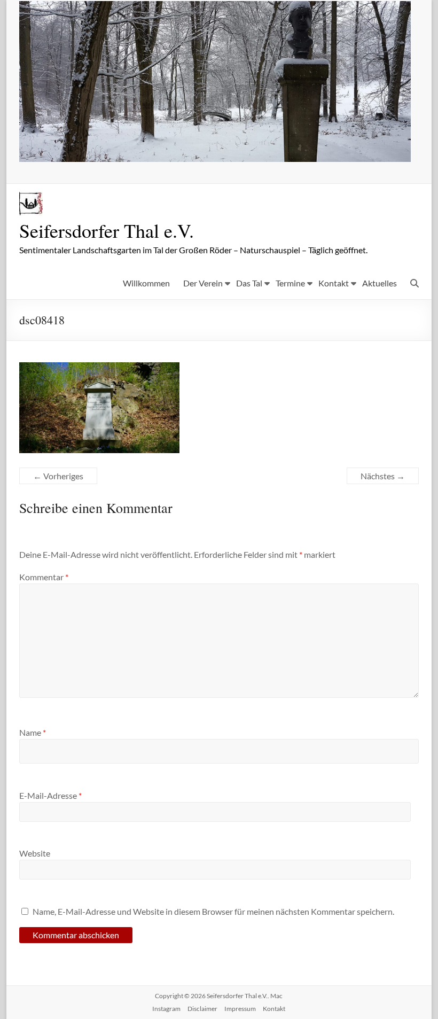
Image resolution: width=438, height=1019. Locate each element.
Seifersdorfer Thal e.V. (106, 230)
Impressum (240, 1009)
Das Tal (249, 283)
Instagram (166, 1009)
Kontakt (333, 283)
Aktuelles (379, 283)
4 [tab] (220, 148)
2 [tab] (198, 148)
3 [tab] (209, 148)
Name (32, 732)
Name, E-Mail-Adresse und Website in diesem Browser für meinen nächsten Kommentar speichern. (213, 911)
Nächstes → (383, 476)
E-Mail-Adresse (50, 795)
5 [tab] (231, 148)
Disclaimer (202, 1009)
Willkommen (146, 283)
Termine (290, 283)
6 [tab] (243, 148)
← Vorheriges (58, 476)
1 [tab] (187, 148)
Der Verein (203, 283)
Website (34, 853)
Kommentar (43, 577)
